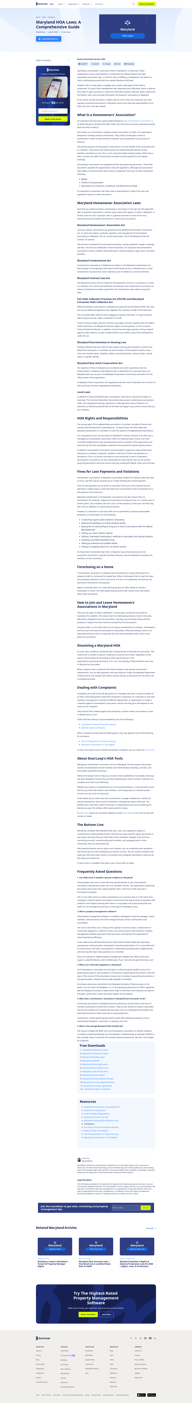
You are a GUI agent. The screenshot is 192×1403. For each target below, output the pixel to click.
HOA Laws (51, 17)
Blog (51, 4)
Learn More (106, 1314)
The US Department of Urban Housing (98, 741)
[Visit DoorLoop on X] (136, 1338)
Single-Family (89, 1360)
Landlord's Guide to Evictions (97, 1089)
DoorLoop (40, 1347)
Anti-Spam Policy (96, 1395)
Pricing (38, 1355)
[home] (42, 3)
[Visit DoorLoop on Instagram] (145, 1338)
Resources (114, 1347)
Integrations (40, 1369)
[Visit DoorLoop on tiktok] (141, 1338)
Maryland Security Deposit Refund (99, 1082)
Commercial (89, 1364)
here (110, 987)
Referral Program (140, 1364)
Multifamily (89, 1355)
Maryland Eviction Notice (93, 1075)
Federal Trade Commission (93, 728)
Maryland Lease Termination (95, 1071)
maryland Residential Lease (95, 1050)
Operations (64, 1382)
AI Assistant (64, 1351)
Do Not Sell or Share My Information (72, 1395)
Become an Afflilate (141, 1369)
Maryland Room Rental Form (95, 1068)
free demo (128, 813)
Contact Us (138, 1351)
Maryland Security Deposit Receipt (97, 1078)
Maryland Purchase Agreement (98, 1086)
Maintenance (65, 1373)
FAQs (37, 1360)
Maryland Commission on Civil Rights (98, 744)
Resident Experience (67, 1387)
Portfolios (89, 1347)
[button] (61, 4)
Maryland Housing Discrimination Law (101, 1120)
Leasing (63, 1378)
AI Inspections (65, 1355)
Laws (44, 17)
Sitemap (87, 1395)
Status (38, 1395)
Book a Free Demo (147, 4)
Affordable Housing (91, 1369)
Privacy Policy (56, 1395)
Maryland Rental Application (95, 1064)
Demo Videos (40, 1364)
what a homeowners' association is (138, 121)
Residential (89, 1351)
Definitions (113, 1373)
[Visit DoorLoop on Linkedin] (155, 1338)
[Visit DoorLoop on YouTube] (150, 1338)
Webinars (113, 1382)
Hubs (111, 1364)
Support (137, 1373)
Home (38, 17)
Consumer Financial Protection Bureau (98, 724)
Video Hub (113, 1386)
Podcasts (113, 1378)
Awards (38, 1378)
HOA (86, 1373)
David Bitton (40, 32)
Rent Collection (66, 1369)
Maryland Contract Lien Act (96, 1117)
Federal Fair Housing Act (95, 1110)
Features (64, 1347)
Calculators (113, 1369)
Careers (137, 1355)
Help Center (139, 1378)
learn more (84, 813)
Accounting (64, 1364)
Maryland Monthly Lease (93, 1057)
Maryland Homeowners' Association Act (102, 1107)
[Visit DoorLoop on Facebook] (131, 1338)
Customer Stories (42, 1382)
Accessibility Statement (122, 1395)
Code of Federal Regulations (97, 1113)
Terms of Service (46, 1395)
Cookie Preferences (108, 1395)
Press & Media (139, 1360)
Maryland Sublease (91, 1060)
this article (149, 750)
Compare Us (40, 1373)
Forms (112, 1360)
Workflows (64, 1360)
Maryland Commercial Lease (95, 1053)
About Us (39, 1351)
